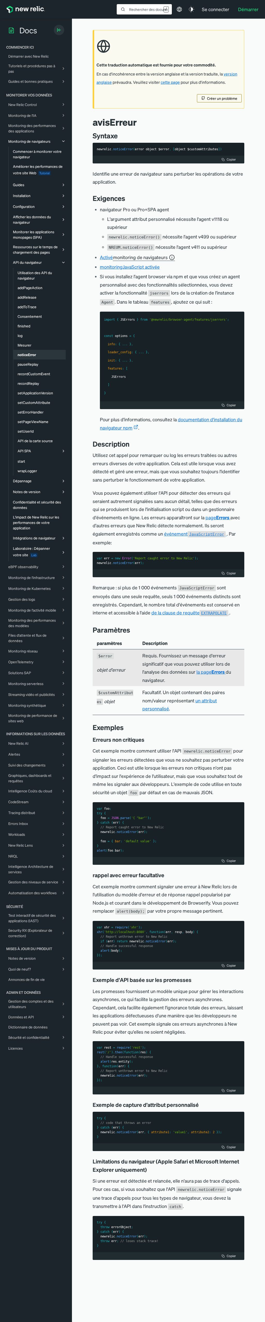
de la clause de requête (189, 612)
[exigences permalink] (127, 198)
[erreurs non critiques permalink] (147, 740)
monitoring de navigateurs (140, 257)
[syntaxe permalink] (120, 136)
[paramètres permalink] (132, 630)
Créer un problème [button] (222, 98)
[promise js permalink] (195, 980)
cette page (170, 82)
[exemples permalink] (126, 727)
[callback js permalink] (168, 875)
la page (210, 672)
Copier (231, 159)
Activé (134, 257)
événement (194, 534)
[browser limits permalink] (150, 1170)
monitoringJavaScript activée (130, 267)
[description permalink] (132, 444)
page (217, 517)
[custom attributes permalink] (202, 1105)
